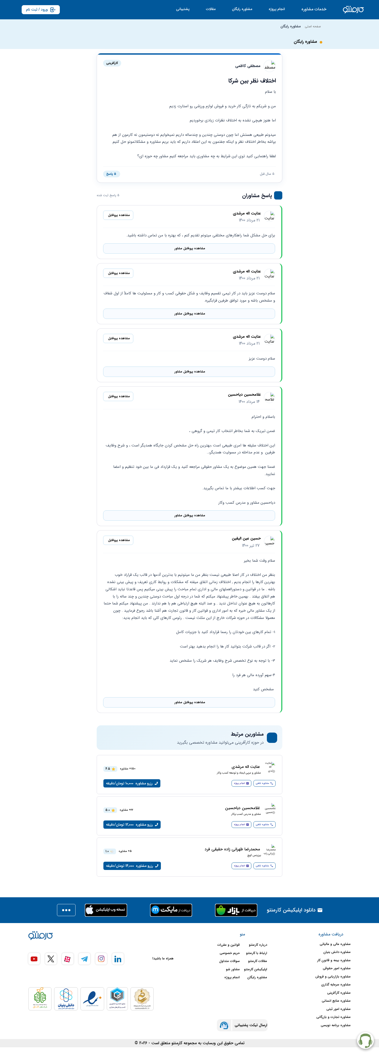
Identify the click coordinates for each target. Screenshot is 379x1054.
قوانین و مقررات (228, 945)
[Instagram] (101, 959)
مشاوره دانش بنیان (337, 952)
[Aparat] (67, 959)
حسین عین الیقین (246, 539)
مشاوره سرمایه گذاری (336, 984)
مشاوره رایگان (242, 9)
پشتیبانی (183, 9)
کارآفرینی (112, 63)
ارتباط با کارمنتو (256, 953)
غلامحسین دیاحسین (244, 395)
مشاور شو (233, 969)
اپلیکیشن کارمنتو (255, 969)
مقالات (211, 9)
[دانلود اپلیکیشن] (66, 910)
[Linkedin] (118, 959)
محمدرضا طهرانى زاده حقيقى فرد (232, 849)
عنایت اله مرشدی (247, 214)
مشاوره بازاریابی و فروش (333, 976)
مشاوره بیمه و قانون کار (334, 960)
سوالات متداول (229, 961)
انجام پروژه (277, 9)
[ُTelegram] (84, 959)
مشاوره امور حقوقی (337, 968)
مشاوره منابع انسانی (336, 1000)
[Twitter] (51, 959)
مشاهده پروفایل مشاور (190, 248)
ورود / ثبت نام (37, 9)
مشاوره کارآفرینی (339, 992)
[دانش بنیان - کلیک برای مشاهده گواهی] (66, 998)
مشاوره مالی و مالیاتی (335, 944)
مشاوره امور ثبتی (338, 1009)
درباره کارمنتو (258, 945)
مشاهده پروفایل (119, 215)
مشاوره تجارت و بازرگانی (333, 1017)
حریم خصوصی (230, 953)
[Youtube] (34, 959)
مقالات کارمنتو (257, 961)
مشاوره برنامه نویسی (336, 1025)
